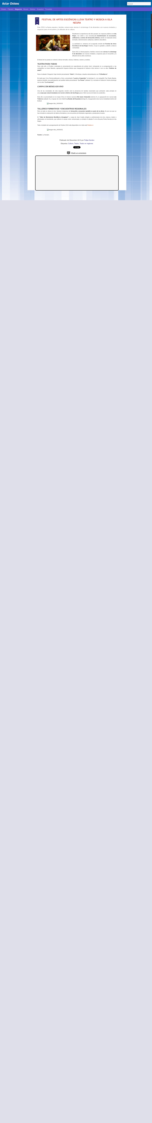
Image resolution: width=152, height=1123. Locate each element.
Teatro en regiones (86, 143)
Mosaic (25, 9)
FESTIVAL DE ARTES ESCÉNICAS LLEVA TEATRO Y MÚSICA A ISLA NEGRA (77, 21)
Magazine (18, 9)
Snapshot (40, 9)
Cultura (70, 143)
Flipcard (10, 9)
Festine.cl (90, 125)
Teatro (76, 143)
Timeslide (48, 9)
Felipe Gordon (89, 140)
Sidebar (32, 9)
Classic (3, 9)
